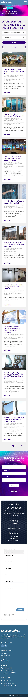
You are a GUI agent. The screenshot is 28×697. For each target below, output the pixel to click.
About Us (4, 653)
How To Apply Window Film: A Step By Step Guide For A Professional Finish (14, 419)
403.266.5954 (14, 523)
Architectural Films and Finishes (15, 75)
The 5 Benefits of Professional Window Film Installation (14, 202)
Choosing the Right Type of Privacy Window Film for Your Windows (14, 287)
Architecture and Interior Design (16, 78)
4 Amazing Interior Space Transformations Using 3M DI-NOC (14, 71)
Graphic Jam (5, 659)
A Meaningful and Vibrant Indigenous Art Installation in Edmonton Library (13, 158)
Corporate (17, 79)
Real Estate (6, 79)
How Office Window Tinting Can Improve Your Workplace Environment (14, 244)
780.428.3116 (14, 536)
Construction (12, 79)
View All (14, 47)
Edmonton (5, 678)
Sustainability (5, 655)
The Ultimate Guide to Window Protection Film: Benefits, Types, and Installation (12, 329)
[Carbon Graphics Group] (6, 2)
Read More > (7, 92)
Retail (10, 80)
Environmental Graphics (13, 118)
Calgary (4, 665)
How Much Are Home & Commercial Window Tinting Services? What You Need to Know (13, 375)
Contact (3, 657)
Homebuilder (6, 338)
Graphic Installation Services (10, 76)
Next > (22, 445)
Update (14, 42)
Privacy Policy (5, 661)
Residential (6, 80)
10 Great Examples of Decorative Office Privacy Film (14, 115)
